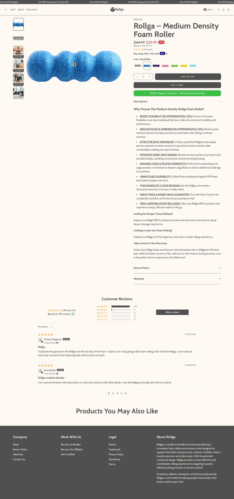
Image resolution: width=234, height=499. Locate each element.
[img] (45, 334)
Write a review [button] (172, 312)
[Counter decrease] (137, 76)
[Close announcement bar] (231, 2)
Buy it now (177, 85)
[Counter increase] (149, 76)
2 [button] (113, 393)
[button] (5, 9)
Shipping (136, 45)
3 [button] (117, 393)
